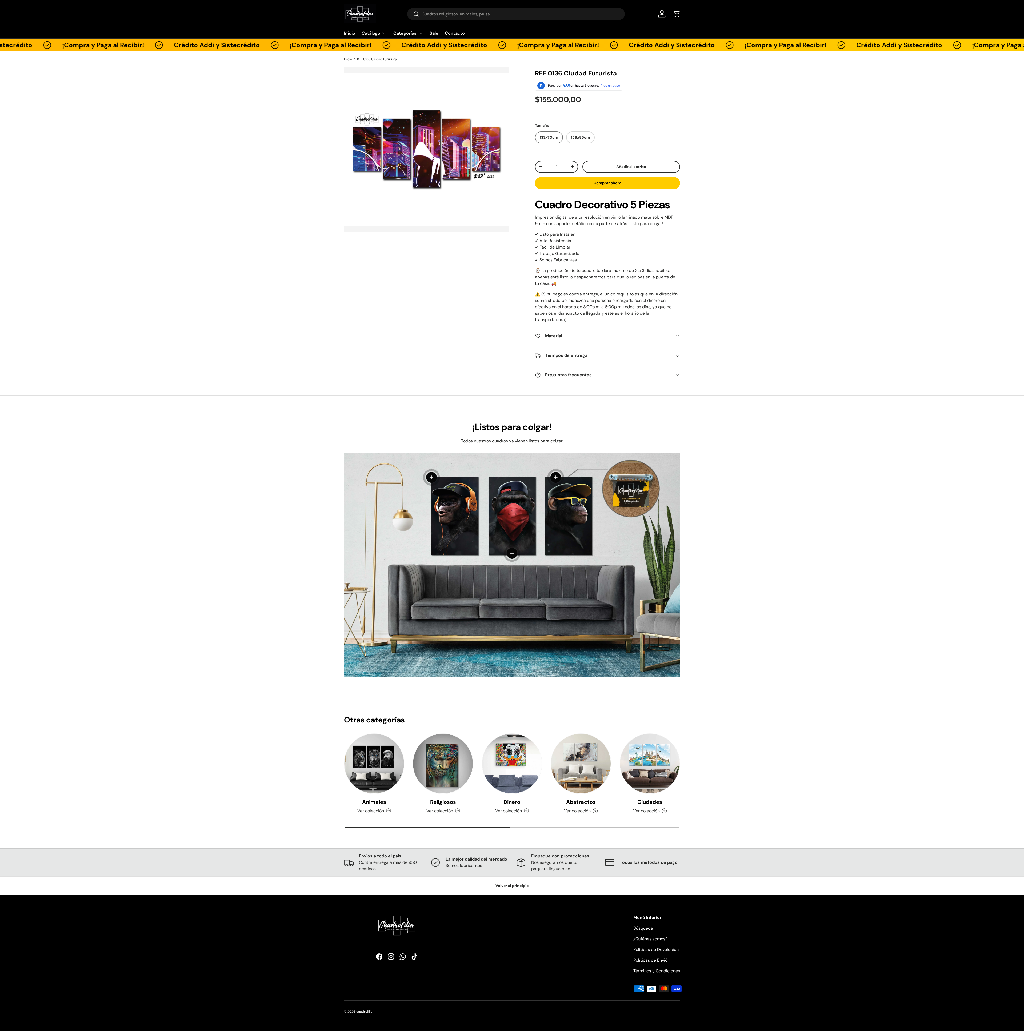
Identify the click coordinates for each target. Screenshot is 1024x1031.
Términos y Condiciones (656, 971)
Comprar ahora (607, 183)
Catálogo (371, 33)
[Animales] (374, 763)
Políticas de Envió (650, 960)
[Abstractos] (581, 763)
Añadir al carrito (631, 166)
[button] (677, 14)
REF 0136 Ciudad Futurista (377, 59)
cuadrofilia (364, 1011)
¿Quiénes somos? (650, 939)
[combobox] (516, 14)
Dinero (511, 801)
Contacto (455, 33)
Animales (374, 801)
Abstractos (581, 801)
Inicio (349, 33)
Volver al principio (512, 885)
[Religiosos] (443, 763)
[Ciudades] (650, 763)
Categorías (405, 33)
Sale (434, 33)
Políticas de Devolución (656, 949)
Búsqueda (643, 928)
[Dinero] (512, 763)
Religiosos (443, 801)
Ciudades (649, 801)
